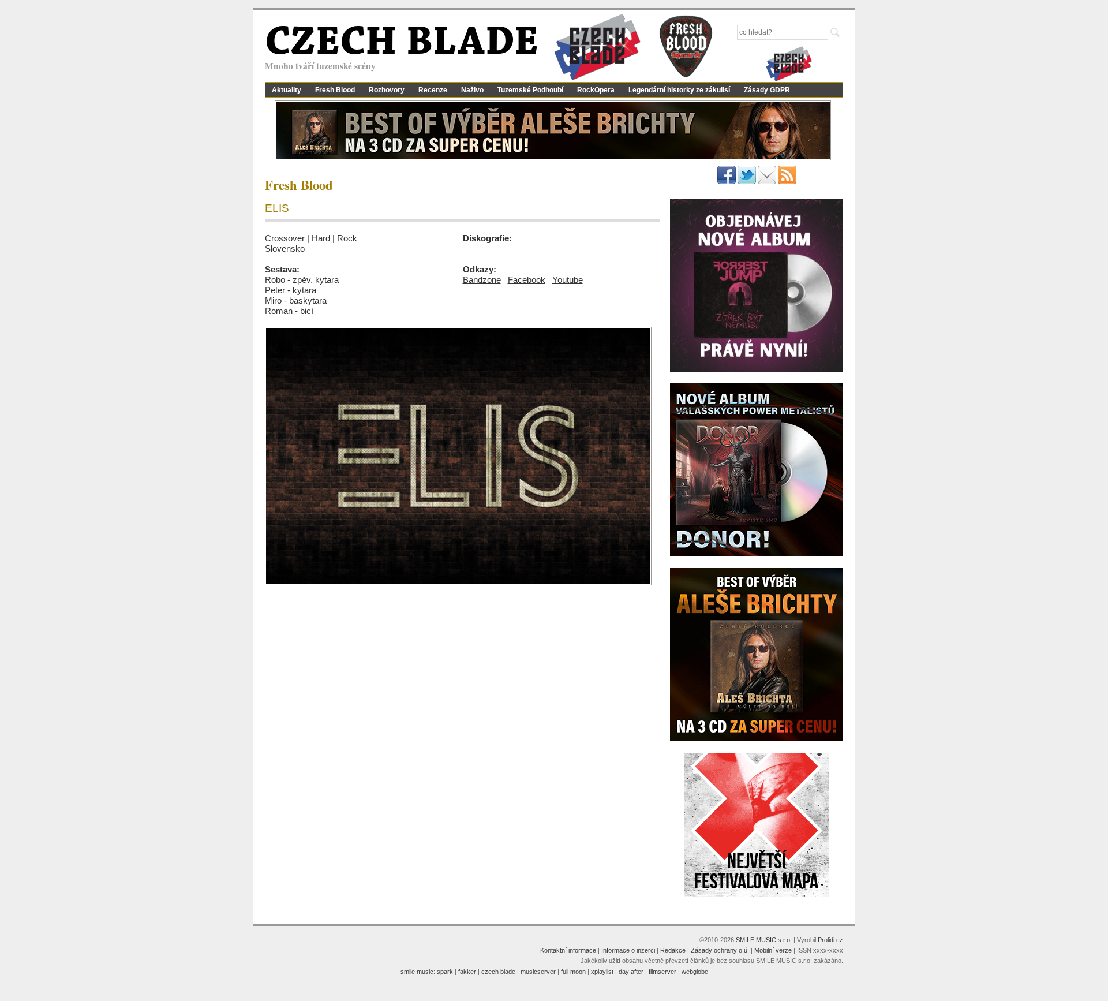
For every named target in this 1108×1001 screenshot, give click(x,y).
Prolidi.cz (830, 939)
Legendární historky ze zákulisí (679, 90)
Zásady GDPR (767, 90)
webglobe (695, 971)
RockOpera (596, 90)
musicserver (538, 971)
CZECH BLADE (401, 44)
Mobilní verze (773, 950)
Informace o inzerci (628, 950)
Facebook (526, 280)
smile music (416, 971)
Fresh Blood (335, 90)
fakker (467, 971)
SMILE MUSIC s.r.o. (764, 939)
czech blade (498, 971)
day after (631, 971)
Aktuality (286, 90)
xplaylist (602, 971)
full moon (573, 971)
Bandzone (482, 280)
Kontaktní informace (568, 950)
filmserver (662, 971)
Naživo (472, 90)
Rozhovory (387, 90)
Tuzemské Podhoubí (530, 90)
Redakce (673, 950)
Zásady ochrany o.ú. (720, 950)
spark (445, 971)
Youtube (567, 280)
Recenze (432, 90)
